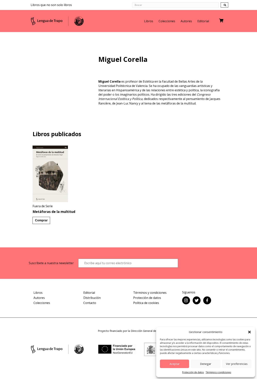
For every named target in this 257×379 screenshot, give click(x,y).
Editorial (203, 21)
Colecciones (167, 21)
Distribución (92, 298)
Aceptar (175, 364)
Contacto (89, 303)
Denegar (205, 364)
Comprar (41, 220)
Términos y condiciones (218, 372)
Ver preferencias (237, 364)
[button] (249, 332)
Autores (186, 21)
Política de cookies (146, 303)
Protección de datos (193, 372)
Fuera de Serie (43, 206)
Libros (148, 21)
